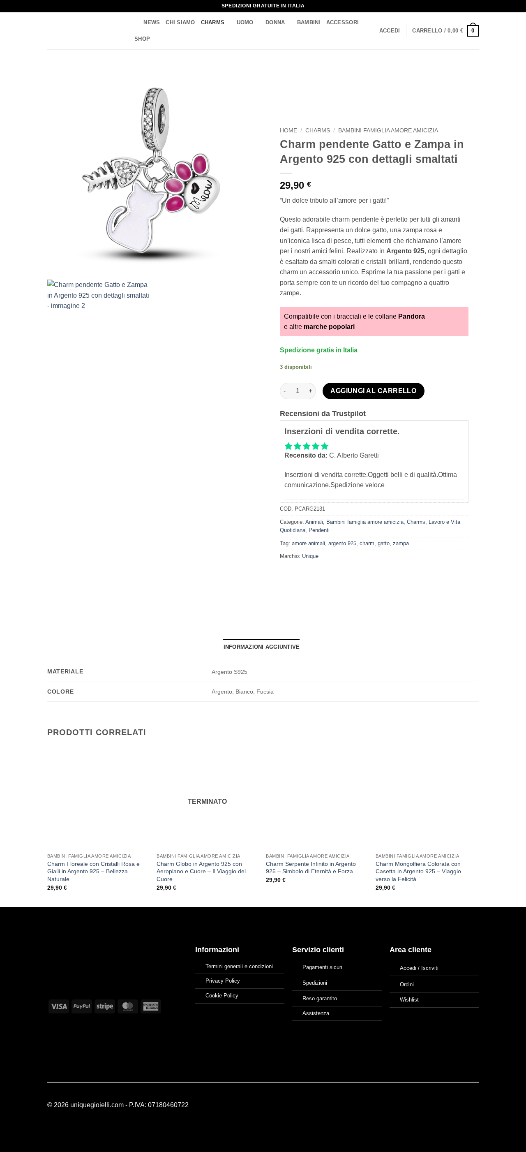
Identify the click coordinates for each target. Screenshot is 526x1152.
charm (367, 543)
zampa (401, 543)
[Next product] (454, 76)
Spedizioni (314, 983)
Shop (142, 39)
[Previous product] (471, 76)
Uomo (245, 22)
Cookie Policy (221, 995)
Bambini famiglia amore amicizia (388, 130)
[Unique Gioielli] (83, 30)
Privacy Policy (222, 981)
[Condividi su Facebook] (287, 575)
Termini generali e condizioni (239, 966)
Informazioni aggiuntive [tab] (262, 647)
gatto (384, 543)
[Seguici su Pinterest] (474, 1105)
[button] (389, 31)
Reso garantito (319, 998)
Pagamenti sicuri (322, 967)
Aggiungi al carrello (373, 390)
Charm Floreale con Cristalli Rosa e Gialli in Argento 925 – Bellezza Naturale (93, 871)
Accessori (342, 22)
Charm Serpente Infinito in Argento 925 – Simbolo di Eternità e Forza (311, 868)
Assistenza (315, 1013)
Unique (310, 556)
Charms (213, 22)
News (151, 22)
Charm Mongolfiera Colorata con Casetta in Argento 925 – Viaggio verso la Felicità (418, 871)
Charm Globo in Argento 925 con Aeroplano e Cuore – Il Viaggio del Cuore (201, 871)
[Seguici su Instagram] (463, 1105)
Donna (275, 22)
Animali (314, 522)
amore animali (308, 543)
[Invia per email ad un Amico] (316, 575)
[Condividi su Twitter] (302, 575)
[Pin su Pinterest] (331, 575)
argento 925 (342, 543)
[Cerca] (135, 22)
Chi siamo (180, 22)
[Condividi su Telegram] (361, 575)
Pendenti (319, 530)
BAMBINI (309, 22)
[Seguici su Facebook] (453, 1105)
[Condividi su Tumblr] (346, 575)
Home (288, 130)
